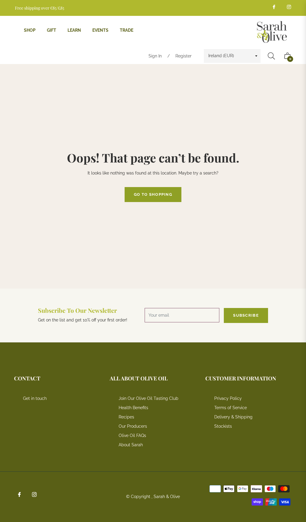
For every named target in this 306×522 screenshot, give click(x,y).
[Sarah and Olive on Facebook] (273, 7)
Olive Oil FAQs (132, 435)
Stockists (223, 426)
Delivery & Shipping (233, 417)
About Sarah (131, 444)
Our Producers (133, 426)
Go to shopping (153, 194)
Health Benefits (133, 407)
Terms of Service (230, 407)
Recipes (126, 417)
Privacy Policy (228, 398)
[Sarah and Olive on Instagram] (288, 7)
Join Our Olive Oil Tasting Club (148, 398)
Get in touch (35, 398)
